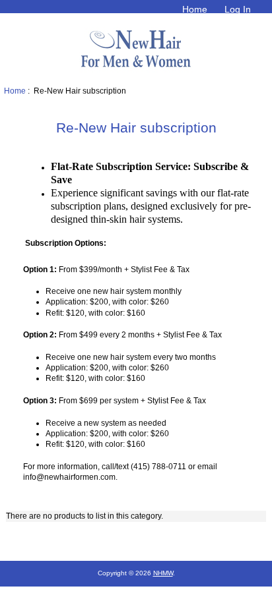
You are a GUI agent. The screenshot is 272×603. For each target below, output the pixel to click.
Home (194, 9)
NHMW (163, 573)
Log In (237, 9)
